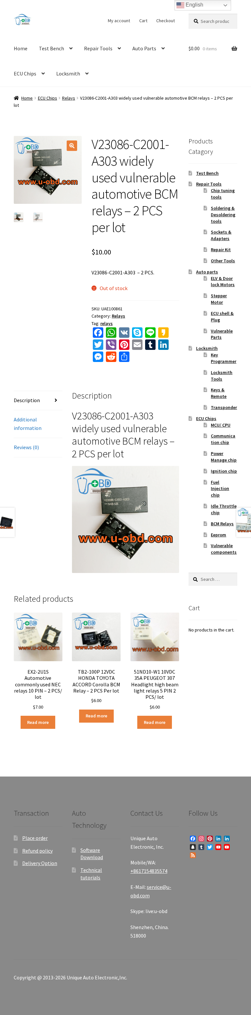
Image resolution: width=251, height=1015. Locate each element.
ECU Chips (25, 73)
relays (106, 323)
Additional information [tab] (28, 423)
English (193, 5)
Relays (68, 98)
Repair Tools (98, 48)
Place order (35, 838)
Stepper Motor (219, 299)
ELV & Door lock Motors (223, 281)
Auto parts (207, 272)
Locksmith (68, 73)
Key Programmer (223, 358)
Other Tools (223, 261)
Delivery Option (39, 863)
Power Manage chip (224, 456)
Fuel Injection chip (220, 488)
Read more (38, 722)
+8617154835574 (148, 871)
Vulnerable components (224, 549)
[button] (72, 145)
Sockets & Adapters (221, 235)
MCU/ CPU (220, 425)
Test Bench (51, 48)
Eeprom (218, 535)
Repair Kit (221, 250)
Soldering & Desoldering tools (223, 214)
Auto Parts (144, 48)
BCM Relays (222, 524)
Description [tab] (27, 400)
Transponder (224, 407)
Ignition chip (224, 471)
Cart (143, 21)
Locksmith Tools (221, 375)
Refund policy (37, 850)
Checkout (165, 21)
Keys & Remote (218, 393)
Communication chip (223, 439)
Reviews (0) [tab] (26, 447)
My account (119, 21)
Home (20, 48)
